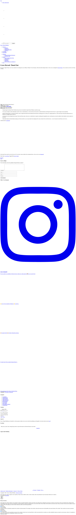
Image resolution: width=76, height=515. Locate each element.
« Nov (1, 417)
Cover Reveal (7, 156)
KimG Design (60, 67)
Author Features (5, 398)
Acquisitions (4, 396)
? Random (38, 490)
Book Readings (5, 401)
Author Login (2, 491)
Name (1, 172)
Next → (42, 490)
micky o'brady (16, 156)
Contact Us (15, 491)
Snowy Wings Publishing (4, 45)
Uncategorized (4, 405)
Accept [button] (1, 495)
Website (1, 175)
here (49, 421)
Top (1, 0)
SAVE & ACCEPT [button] (3, 514)
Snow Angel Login (5, 2)
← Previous (34, 490)
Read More (7, 495)
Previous (1, 157)
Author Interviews (5, 399)
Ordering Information (9, 491)
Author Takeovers (5, 400)
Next (1, 158)
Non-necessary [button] (2, 510)
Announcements (5, 397)
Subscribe (38, 428)
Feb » (4, 417)
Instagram (42, 154)
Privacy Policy (20, 491)
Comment (2, 170)
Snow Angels (4, 403)
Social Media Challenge (6, 404)
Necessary (3, 506)
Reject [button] (4, 495)
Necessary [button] (2, 505)
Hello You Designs (19, 492)
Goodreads (8, 120)
